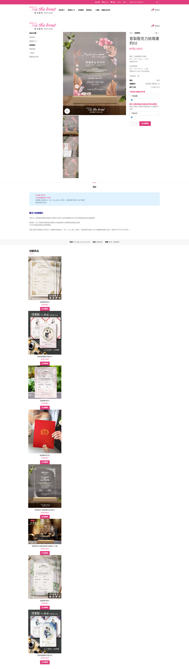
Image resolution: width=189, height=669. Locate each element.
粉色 (110, 242)
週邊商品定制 (33, 57)
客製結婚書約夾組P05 (44, 655)
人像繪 (31, 53)
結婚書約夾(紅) (45, 455)
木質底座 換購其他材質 (137, 92)
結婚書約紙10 (45, 401)
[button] (45, 309)
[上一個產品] (154, 33)
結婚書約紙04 (45, 302)
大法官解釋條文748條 (43, 198)
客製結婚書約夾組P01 (44, 356)
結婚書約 (137, 33)
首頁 (131, 33)
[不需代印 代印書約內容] (144, 113)
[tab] (94, 185)
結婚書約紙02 (45, 601)
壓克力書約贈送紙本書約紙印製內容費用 (143, 104)
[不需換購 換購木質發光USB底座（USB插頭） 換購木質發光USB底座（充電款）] (144, 96)
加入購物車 (145, 123)
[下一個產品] (159, 33)
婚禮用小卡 (33, 41)
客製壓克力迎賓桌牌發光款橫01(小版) (45, 546)
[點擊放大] (67, 111)
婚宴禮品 (32, 49)
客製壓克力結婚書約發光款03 (45, 510)
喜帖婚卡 (32, 37)
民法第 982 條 (40, 195)
